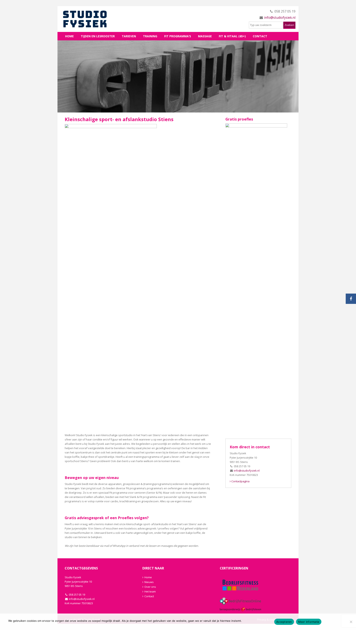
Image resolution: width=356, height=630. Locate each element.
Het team (150, 591)
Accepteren (284, 621)
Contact (260, 36)
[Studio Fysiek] (91, 19)
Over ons (150, 587)
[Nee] (351, 622)
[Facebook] (351, 299)
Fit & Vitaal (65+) (232, 36)
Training (150, 36)
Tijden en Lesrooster (98, 36)
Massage (205, 36)
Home (69, 36)
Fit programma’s (177, 36)
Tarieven (129, 36)
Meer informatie (309, 621)
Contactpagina (240, 481)
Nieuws (149, 582)
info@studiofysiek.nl (279, 17)
